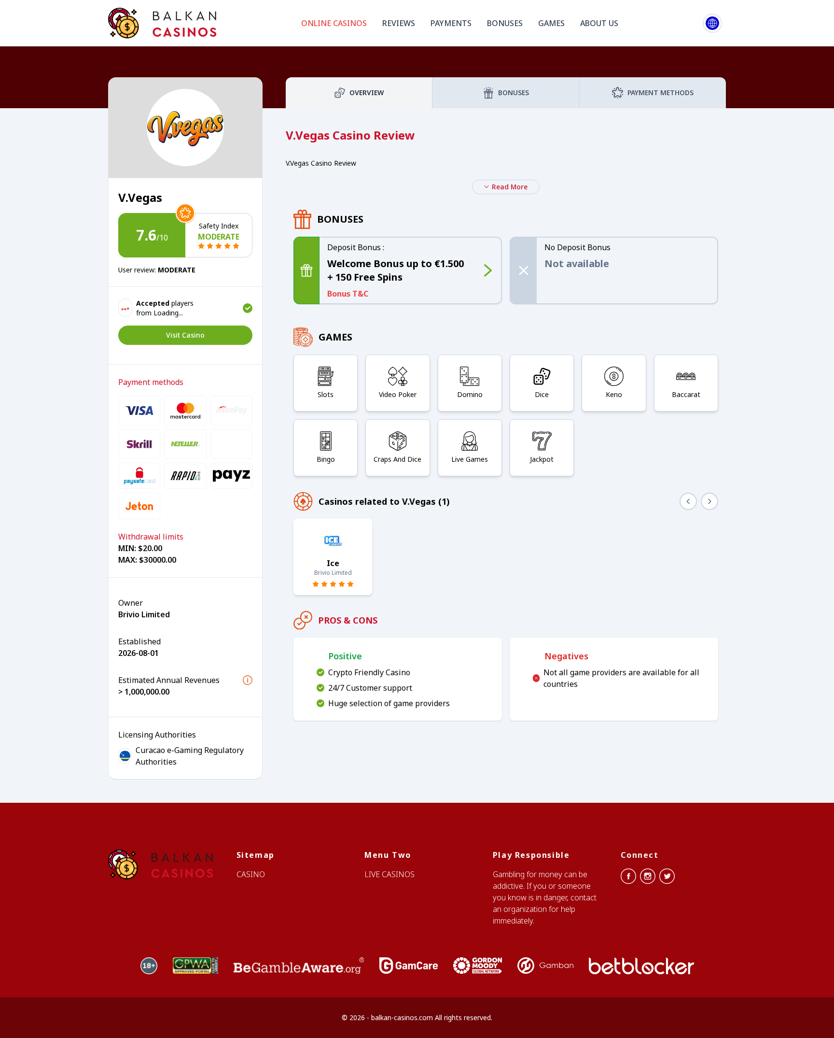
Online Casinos (334, 23)
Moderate (218, 236)
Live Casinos (389, 874)
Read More (510, 186)
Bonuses (505, 23)
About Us (599, 23)
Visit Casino (185, 335)
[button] (247, 680)
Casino (250, 874)
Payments (451, 23)
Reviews (398, 23)
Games (551, 23)
